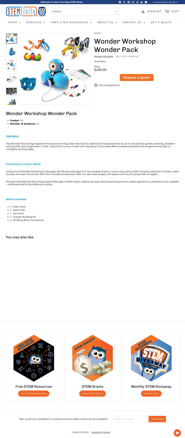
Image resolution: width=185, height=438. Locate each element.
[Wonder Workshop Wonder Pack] (20, 266)
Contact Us (132, 22)
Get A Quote (161, 22)
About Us (105, 22)
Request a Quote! (136, 77)
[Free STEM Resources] (33, 358)
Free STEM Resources (70, 22)
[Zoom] (55, 69)
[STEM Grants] (92, 358)
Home (97, 33)
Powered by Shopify (101, 432)
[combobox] (85, 11)
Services (34, 22)
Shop (13, 22)
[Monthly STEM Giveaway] (151, 358)
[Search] (116, 11)
